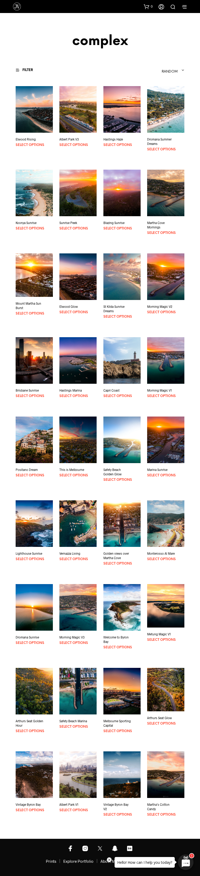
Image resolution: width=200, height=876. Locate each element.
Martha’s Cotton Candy (158, 807)
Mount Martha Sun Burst (28, 306)
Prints (51, 861)
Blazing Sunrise (113, 223)
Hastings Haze (113, 139)
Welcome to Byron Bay (116, 639)
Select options (30, 145)
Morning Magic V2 (159, 306)
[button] (148, 6)
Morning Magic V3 (72, 637)
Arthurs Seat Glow (159, 717)
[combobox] (152, 70)
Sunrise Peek (68, 223)
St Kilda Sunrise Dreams (113, 309)
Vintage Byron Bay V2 (115, 807)
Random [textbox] (170, 71)
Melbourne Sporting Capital (117, 723)
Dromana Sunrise (27, 637)
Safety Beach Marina (73, 721)
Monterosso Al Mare (161, 553)
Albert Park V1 (68, 804)
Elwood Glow (68, 306)
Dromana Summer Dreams (159, 141)
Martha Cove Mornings (156, 225)
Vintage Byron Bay (28, 804)
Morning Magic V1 (159, 390)
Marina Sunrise (157, 469)
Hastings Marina (70, 390)
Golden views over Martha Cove (116, 556)
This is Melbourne (71, 469)
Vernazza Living (69, 553)
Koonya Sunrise (26, 223)
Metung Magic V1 (159, 634)
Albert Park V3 (69, 139)
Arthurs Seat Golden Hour (29, 723)
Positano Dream (27, 469)
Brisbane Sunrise (27, 390)
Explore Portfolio (78, 861)
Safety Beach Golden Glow (112, 472)
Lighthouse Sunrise (29, 553)
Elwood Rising (26, 139)
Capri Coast (111, 390)
